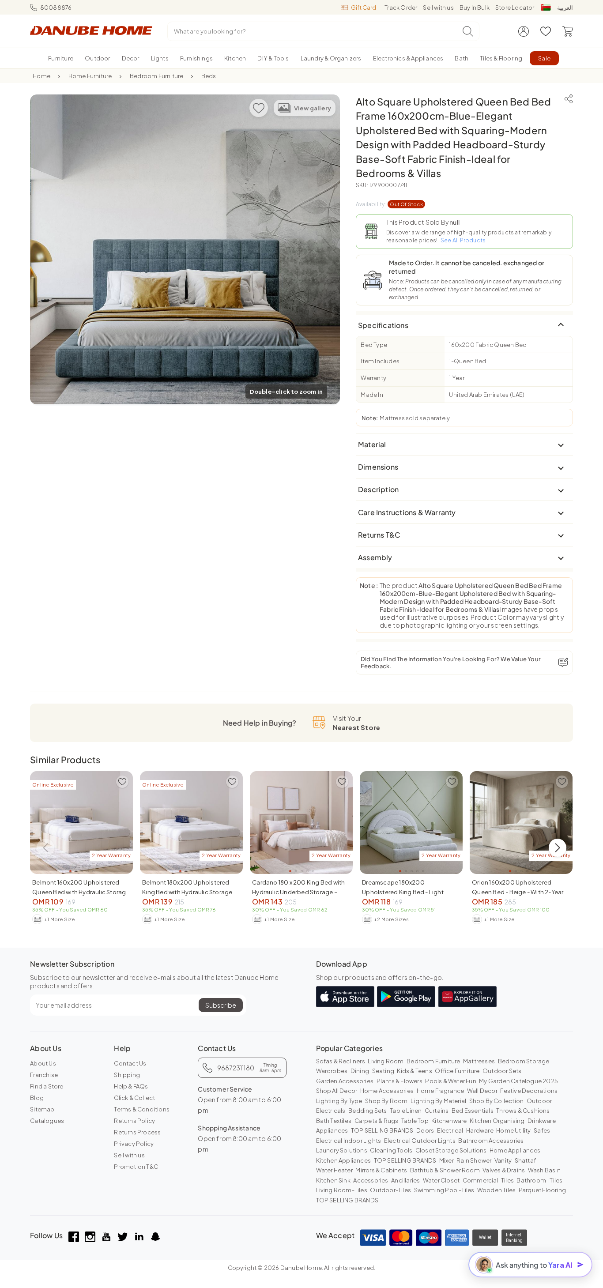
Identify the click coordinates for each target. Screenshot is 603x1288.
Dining (359, 1070)
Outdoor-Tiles (390, 1190)
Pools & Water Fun (450, 1081)
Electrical (450, 1130)
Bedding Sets (367, 1110)
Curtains (437, 1110)
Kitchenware (449, 1120)
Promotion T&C (136, 1166)
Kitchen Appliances (343, 1160)
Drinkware (542, 1120)
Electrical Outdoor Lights (420, 1140)
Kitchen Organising (497, 1120)
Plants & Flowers (399, 1081)
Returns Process (137, 1132)
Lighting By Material (438, 1100)
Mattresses (479, 1061)
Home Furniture (90, 75)
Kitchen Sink (333, 1180)
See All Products (463, 240)
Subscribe (220, 1005)
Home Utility (513, 1130)
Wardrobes (332, 1070)
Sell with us (438, 7)
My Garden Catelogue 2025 (518, 1081)
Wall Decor (482, 1090)
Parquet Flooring (542, 1190)
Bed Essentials (473, 1110)
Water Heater (334, 1170)
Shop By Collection (496, 1100)
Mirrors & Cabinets (381, 1170)
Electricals (331, 1110)
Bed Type (374, 344)
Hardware (480, 1130)
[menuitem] (60, 58)
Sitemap (42, 1109)
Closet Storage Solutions (451, 1150)
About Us (43, 1063)
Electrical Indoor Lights (348, 1140)
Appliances (332, 1130)
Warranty (373, 377)
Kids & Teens (414, 1070)
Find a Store (46, 1086)
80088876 (56, 7)
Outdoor (539, 1100)
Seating (383, 1070)
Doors (425, 1130)
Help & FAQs (131, 1086)
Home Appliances (515, 1150)
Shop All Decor (337, 1090)
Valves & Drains (503, 1170)
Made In (372, 394)
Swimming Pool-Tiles (444, 1190)
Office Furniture (457, 1070)
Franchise (44, 1074)
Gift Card (363, 7)
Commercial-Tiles (488, 1180)
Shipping (127, 1074)
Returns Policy (134, 1120)
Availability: (389, 204)
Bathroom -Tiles (539, 1180)
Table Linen (406, 1110)
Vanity (503, 1160)
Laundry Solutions (341, 1150)
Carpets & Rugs (376, 1120)
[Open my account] (523, 31)
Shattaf (525, 1160)
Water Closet (441, 1180)
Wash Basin (544, 1170)
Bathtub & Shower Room (445, 1170)
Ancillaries (405, 1180)
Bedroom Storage (524, 1061)
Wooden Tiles (496, 1190)
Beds (208, 75)
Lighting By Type (339, 1100)
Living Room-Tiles (341, 1190)
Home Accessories (387, 1090)
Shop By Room (386, 1100)
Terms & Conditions (142, 1109)
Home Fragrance (440, 1090)
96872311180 (249, 1067)
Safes (542, 1130)
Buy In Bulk (475, 7)
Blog (37, 1097)
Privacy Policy (134, 1143)
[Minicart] (567, 31)
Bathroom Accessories (491, 1140)
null (454, 222)
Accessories (370, 1180)
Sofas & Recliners (340, 1061)
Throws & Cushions (523, 1110)
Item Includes (380, 361)
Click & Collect (134, 1097)
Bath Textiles (334, 1120)
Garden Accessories (345, 1081)
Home (41, 75)
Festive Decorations (529, 1090)
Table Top (415, 1120)
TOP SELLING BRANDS (382, 1130)
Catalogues (47, 1120)
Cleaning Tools (391, 1150)
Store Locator (515, 7)
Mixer (446, 1160)
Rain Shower (473, 1160)
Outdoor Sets (501, 1070)
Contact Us (130, 1063)
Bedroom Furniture (156, 75)
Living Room (385, 1061)
